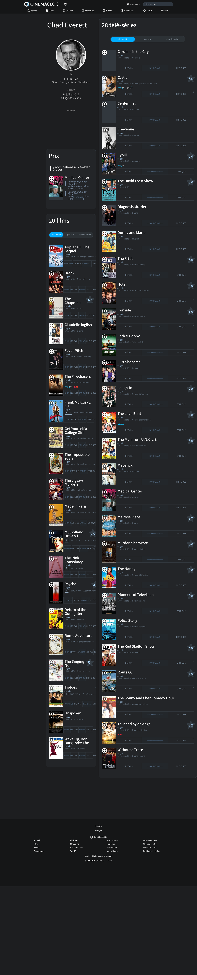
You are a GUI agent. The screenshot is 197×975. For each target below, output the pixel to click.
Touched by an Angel (135, 724)
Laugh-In (125, 388)
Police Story (127, 620)
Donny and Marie (132, 233)
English (98, 826)
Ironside (124, 310)
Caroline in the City (133, 52)
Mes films (111, 844)
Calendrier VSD (76, 847)
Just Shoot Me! (130, 362)
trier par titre (57, 234)
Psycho (70, 584)
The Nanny (126, 569)
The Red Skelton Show (136, 646)
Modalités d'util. (150, 847)
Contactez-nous (150, 840)
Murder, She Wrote (133, 543)
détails (77, 263)
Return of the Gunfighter (75, 612)
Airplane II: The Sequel (77, 249)
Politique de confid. (151, 851)
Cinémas (69, 10)
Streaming (89, 10)
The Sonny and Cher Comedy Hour (146, 698)
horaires (68, 263)
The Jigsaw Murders (74, 482)
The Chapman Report (73, 303)
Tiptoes (71, 687)
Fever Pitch (74, 351)
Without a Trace (130, 750)
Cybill (122, 155)
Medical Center (77, 178)
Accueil (34, 10)
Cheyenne (126, 129)
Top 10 (149, 10)
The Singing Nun (74, 663)
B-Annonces (129, 10)
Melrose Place (129, 517)
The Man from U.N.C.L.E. (137, 439)
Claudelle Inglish (78, 325)
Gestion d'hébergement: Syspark (98, 856)
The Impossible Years (77, 456)
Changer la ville (149, 844)
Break (69, 273)
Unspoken (73, 713)
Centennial (127, 103)
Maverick (125, 465)
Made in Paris (76, 506)
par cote (70, 234)
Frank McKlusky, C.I (78, 404)
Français (98, 830)
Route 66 (125, 672)
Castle (122, 77)
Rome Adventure (78, 636)
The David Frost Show (135, 181)
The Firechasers (78, 376)
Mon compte (112, 840)
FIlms (51, 10)
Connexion (135, 4)
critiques (96, 263)
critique (89, 314)
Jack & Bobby (129, 336)
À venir (109, 10)
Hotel (122, 284)
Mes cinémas (112, 847)
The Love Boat (129, 414)
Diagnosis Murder (132, 207)
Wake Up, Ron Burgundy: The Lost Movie (77, 743)
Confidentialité (100, 837)
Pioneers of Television (136, 595)
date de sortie (85, 234)
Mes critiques (112, 851)
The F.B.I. (125, 258)
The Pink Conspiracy (74, 560)
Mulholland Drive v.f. (74, 534)
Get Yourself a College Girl (76, 431)
